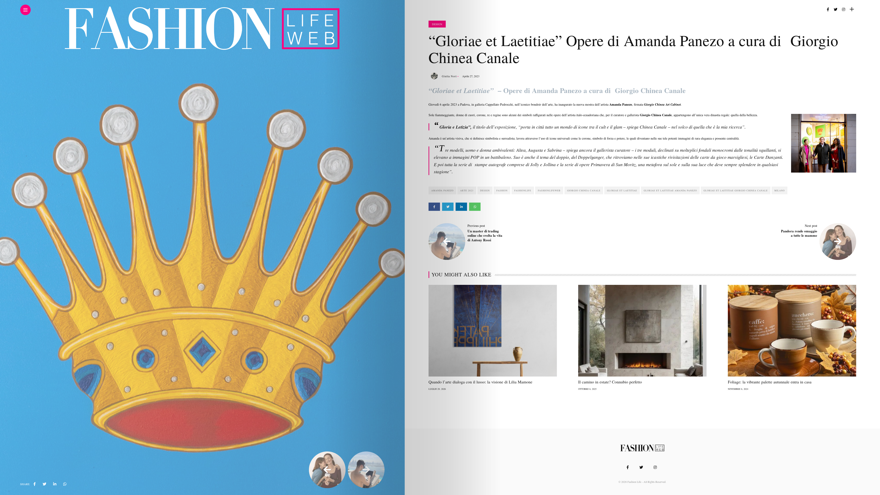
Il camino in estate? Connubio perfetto (610, 382)
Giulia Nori (449, 76)
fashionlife (522, 190)
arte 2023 (466, 190)
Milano (779, 190)
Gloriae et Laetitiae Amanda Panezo (670, 190)
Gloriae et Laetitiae (622, 190)
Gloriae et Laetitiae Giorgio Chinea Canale (736, 190)
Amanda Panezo (442, 190)
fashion (502, 190)
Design (437, 24)
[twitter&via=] (44, 484)
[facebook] (34, 484)
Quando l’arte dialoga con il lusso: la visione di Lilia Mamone (480, 382)
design (485, 190)
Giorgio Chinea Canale (583, 190)
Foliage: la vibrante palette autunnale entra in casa (769, 382)
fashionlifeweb (549, 190)
